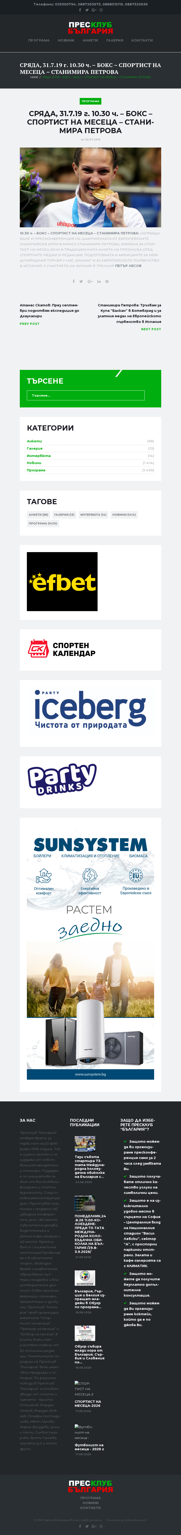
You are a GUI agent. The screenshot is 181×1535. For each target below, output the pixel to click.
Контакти (142, 40)
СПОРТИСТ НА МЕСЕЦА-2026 (88, 1404)
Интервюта (39, 456)
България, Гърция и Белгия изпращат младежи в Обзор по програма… (90, 1299)
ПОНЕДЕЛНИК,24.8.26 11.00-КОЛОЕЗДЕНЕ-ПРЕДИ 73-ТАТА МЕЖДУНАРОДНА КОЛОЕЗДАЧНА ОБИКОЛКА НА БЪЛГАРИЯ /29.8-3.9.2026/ (90, 1234)
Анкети (90, 40)
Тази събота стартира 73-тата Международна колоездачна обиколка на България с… (90, 1167)
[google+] (94, 10)
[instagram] (101, 10)
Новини (66, 40)
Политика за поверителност (126, 1520)
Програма (39, 40)
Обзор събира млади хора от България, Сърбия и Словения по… (89, 1354)
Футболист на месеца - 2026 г (89, 1447)
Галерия (114, 40)
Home (34, 77)
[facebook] (80, 10)
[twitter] (87, 10)
